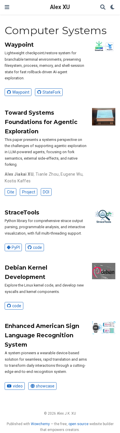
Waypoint (19, 44)
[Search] (102, 7)
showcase (45, 386)
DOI (46, 192)
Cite (10, 192)
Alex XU (60, 7)
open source (78, 424)
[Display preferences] (112, 7)
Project (28, 192)
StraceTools (22, 212)
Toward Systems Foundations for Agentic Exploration (41, 122)
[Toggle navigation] (7, 7)
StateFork (52, 92)
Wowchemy (40, 424)
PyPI (16, 247)
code (37, 247)
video (18, 386)
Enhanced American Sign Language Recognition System (42, 335)
